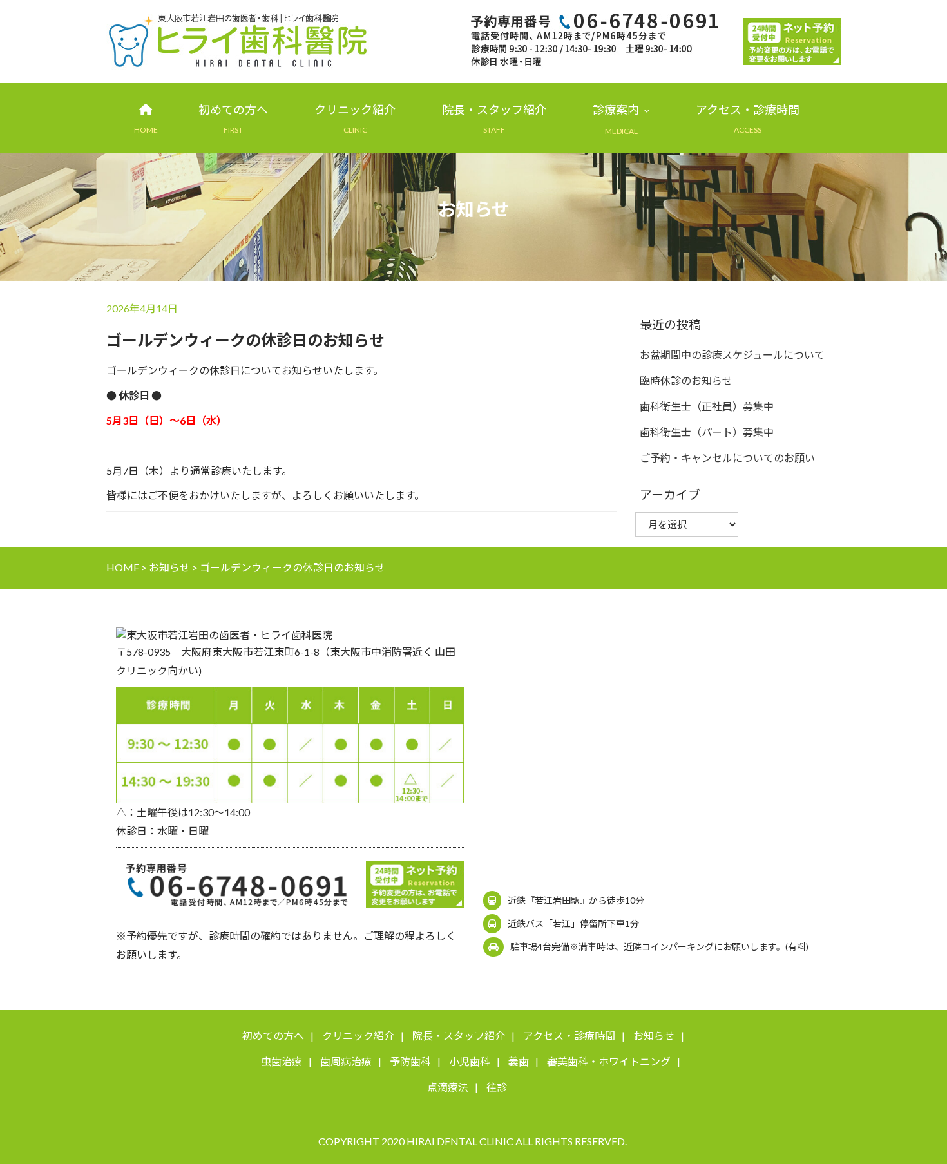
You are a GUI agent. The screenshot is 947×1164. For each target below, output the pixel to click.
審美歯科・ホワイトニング (609, 1061)
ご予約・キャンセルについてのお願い (727, 458)
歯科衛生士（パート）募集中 (707, 432)
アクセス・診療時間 (747, 109)
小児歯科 (469, 1061)
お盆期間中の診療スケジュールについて (732, 354)
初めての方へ (233, 109)
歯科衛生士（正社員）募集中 (707, 406)
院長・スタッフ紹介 (494, 109)
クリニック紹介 (355, 109)
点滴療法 (447, 1087)
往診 (496, 1087)
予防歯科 (410, 1061)
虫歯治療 (281, 1061)
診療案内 (616, 109)
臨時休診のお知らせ (686, 380)
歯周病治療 (346, 1061)
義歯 (518, 1061)
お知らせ (653, 1035)
